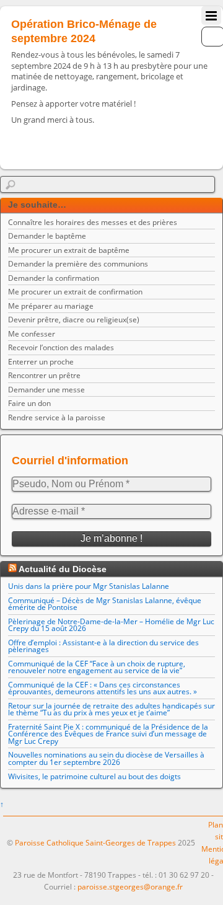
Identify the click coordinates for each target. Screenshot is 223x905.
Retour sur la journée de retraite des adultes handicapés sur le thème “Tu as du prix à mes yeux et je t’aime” (111, 709)
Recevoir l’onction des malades (61, 347)
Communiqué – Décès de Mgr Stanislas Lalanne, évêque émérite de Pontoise (104, 604)
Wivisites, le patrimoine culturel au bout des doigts (94, 776)
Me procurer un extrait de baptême (68, 250)
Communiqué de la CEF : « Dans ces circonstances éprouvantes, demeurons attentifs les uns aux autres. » (102, 688)
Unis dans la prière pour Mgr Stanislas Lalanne (88, 586)
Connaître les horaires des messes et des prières (92, 222)
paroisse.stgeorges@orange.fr (130, 886)
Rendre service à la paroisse (56, 417)
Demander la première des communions (78, 263)
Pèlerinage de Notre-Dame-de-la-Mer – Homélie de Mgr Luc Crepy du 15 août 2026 (111, 625)
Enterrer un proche (41, 361)
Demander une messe (46, 389)
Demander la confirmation (53, 278)
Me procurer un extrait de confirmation (75, 291)
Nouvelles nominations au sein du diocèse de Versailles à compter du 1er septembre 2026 (106, 758)
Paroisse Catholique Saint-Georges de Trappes (95, 842)
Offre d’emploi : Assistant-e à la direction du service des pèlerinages (103, 646)
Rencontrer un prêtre (44, 375)
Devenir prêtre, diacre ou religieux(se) (73, 319)
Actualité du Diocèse (63, 569)
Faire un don (29, 403)
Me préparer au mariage (51, 306)
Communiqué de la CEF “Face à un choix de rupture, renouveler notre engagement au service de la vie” (96, 667)
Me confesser (31, 333)
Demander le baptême (47, 236)
